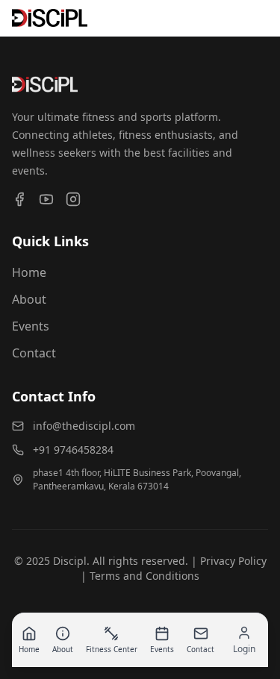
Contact (34, 353)
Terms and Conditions (144, 576)
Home (29, 272)
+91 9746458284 (73, 449)
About (29, 299)
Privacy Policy (233, 561)
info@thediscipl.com (84, 426)
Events (30, 326)
